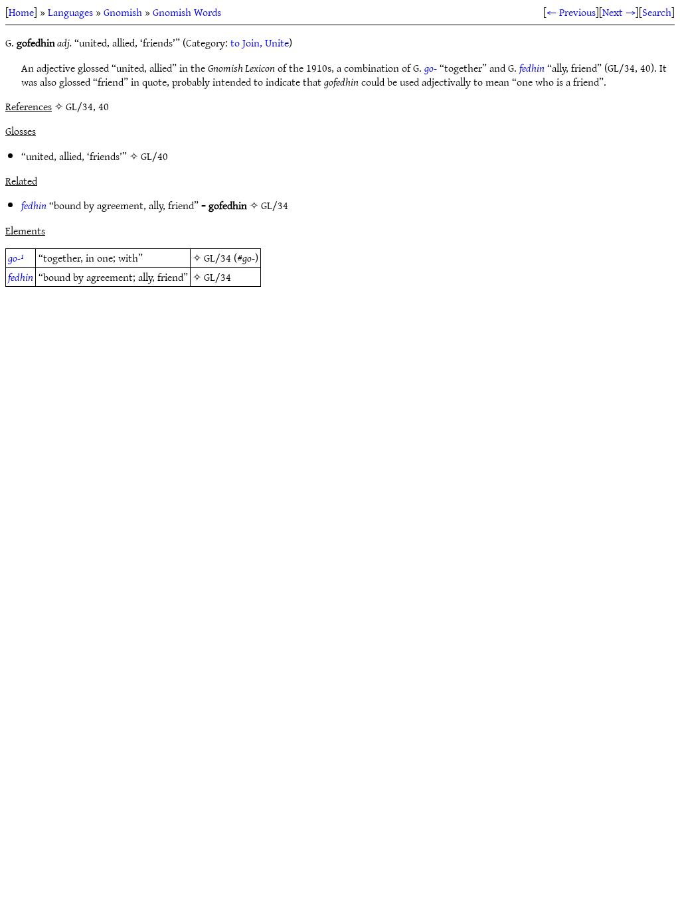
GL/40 (154, 156)
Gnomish (123, 12)
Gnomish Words (187, 12)
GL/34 (274, 205)
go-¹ (16, 257)
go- (430, 67)
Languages (70, 12)
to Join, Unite (259, 42)
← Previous (571, 12)
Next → (619, 12)
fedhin (532, 67)
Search (656, 12)
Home (21, 12)
